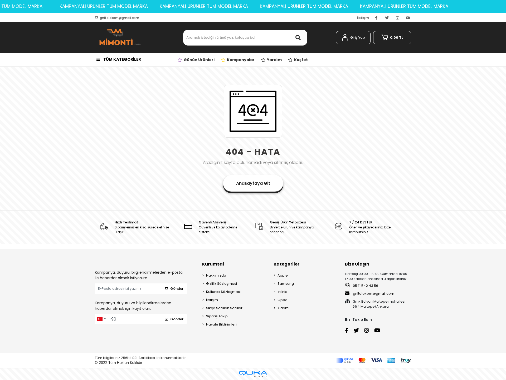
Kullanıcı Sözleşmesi (223, 291)
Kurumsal (213, 264)
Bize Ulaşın (357, 264)
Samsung (286, 283)
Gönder (176, 288)
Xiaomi (283, 308)
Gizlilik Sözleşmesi (221, 283)
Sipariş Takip (217, 316)
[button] (353, 37)
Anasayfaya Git (253, 183)
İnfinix (282, 291)
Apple (283, 275)
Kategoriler (286, 264)
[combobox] (101, 319)
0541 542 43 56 (365, 285)
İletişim (363, 18)
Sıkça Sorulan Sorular (224, 308)
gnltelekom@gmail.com (373, 293)
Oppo (283, 299)
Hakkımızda (216, 275)
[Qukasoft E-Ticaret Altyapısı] (253, 374)
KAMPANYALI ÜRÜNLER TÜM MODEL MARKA (104, 6)
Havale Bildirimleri (221, 324)
